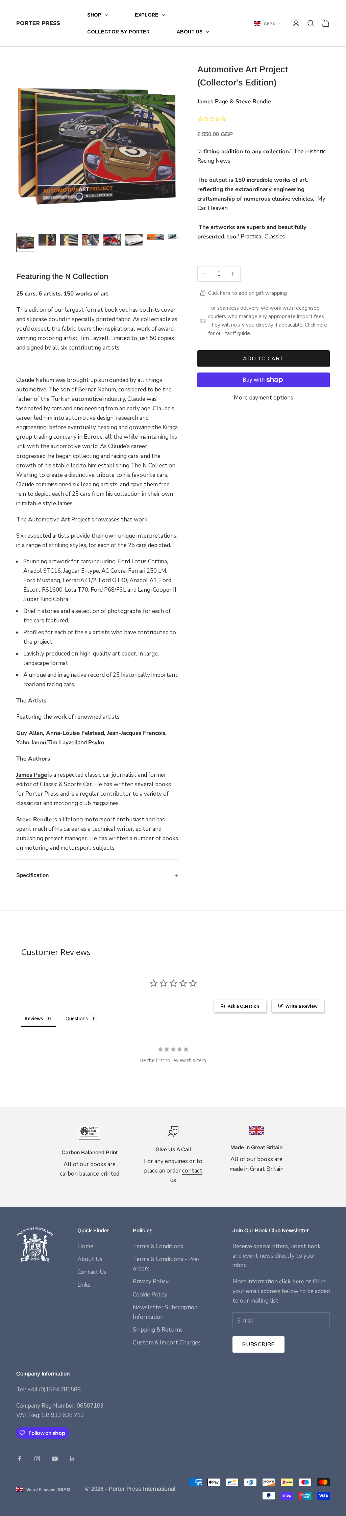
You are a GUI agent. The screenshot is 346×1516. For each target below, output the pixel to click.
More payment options (263, 398)
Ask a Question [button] (243, 1006)
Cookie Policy (150, 1295)
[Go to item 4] (90, 239)
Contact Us (91, 1272)
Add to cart (263, 358)
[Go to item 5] (112, 239)
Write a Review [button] (302, 1006)
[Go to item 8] (177, 237)
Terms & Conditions (158, 1246)
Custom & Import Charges (167, 1342)
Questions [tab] (77, 1018)
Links (84, 1285)
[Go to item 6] (133, 239)
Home (85, 1246)
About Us (89, 1259)
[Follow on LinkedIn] (72, 1458)
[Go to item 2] (47, 239)
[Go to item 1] (25, 242)
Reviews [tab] (34, 1018)
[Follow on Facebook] (19, 1458)
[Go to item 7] (155, 237)
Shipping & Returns (158, 1330)
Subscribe (258, 1344)
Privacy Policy (151, 1281)
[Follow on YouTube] (54, 1458)
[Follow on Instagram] (37, 1458)
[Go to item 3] (68, 239)
